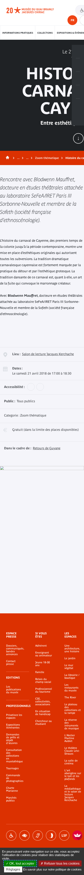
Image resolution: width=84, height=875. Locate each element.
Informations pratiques (17, 33)
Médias (78, 92)
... (18, 158)
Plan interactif (78, 105)
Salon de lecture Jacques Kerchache (48, 354)
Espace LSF (64, 835)
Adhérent (41, 645)
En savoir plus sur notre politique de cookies (52, 869)
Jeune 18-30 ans (42, 664)
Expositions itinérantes (13, 726)
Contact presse (10, 663)
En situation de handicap (42, 713)
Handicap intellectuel (51, 835)
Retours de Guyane (46, 448)
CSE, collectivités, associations (42, 701)
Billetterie (78, 51)
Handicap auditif (38, 835)
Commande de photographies (14, 778)
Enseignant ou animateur (43, 654)
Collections (45, 33)
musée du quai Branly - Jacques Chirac (34, 10)
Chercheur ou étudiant (43, 722)
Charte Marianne (12, 789)
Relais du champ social (43, 680)
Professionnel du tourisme (43, 690)
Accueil (7, 158)
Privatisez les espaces (14, 716)
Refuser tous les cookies (61, 863)
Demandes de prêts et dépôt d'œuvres (12, 739)
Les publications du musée (13, 689)
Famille (39, 672)
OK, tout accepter (21, 863)
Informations (78, 65)
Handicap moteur (11, 835)
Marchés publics (11, 799)
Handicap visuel (24, 835)
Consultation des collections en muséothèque (14, 756)
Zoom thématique (47, 158)
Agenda (78, 78)
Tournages (12, 768)
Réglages (13, 869)
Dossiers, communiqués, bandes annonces (14, 650)
